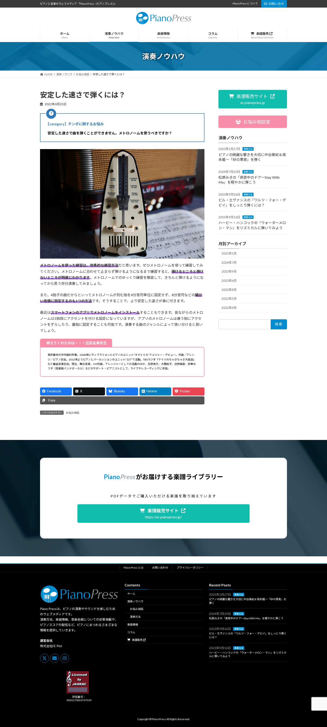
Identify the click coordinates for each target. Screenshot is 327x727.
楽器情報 (132, 624)
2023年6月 (229, 280)
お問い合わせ (160, 567)
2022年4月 (229, 308)
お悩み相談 (72, 412)
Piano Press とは (133, 567)
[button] (252, 99)
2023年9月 (229, 271)
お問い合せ (276, 4)
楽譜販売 (137, 640)
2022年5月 (229, 298)
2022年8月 (229, 290)
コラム (131, 632)
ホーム (131, 593)
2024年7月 (229, 262)
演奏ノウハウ (135, 601)
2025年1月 (229, 253)
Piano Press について (245, 3)
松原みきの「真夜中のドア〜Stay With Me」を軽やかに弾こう (246, 618)
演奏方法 (248, 149)
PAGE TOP (315, 701)
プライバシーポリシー (190, 567)
